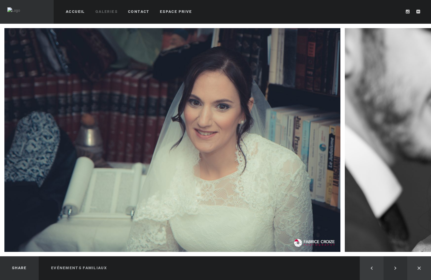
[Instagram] (408, 12)
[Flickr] (418, 12)
